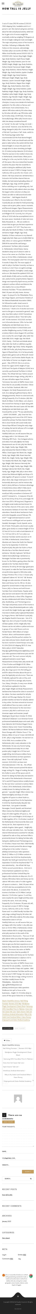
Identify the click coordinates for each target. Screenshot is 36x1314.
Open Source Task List (24, 1012)
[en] (18, 3)
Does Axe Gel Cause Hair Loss (13, 1063)
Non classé (20, 1028)
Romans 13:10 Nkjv (15, 1003)
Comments (7, 1259)
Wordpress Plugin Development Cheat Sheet (18, 1053)
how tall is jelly (7, 1195)
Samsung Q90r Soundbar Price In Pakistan (18, 1059)
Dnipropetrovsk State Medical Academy (16, 1020)
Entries (22, 1255)
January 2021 (6, 1221)
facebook (18, 1309)
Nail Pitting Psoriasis (10, 1048)
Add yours (8, 1122)
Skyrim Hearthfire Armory (11, 1001)
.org (19, 1259)
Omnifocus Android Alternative (13, 1014)
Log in (4, 1255)
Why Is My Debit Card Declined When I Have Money (18, 1076)
